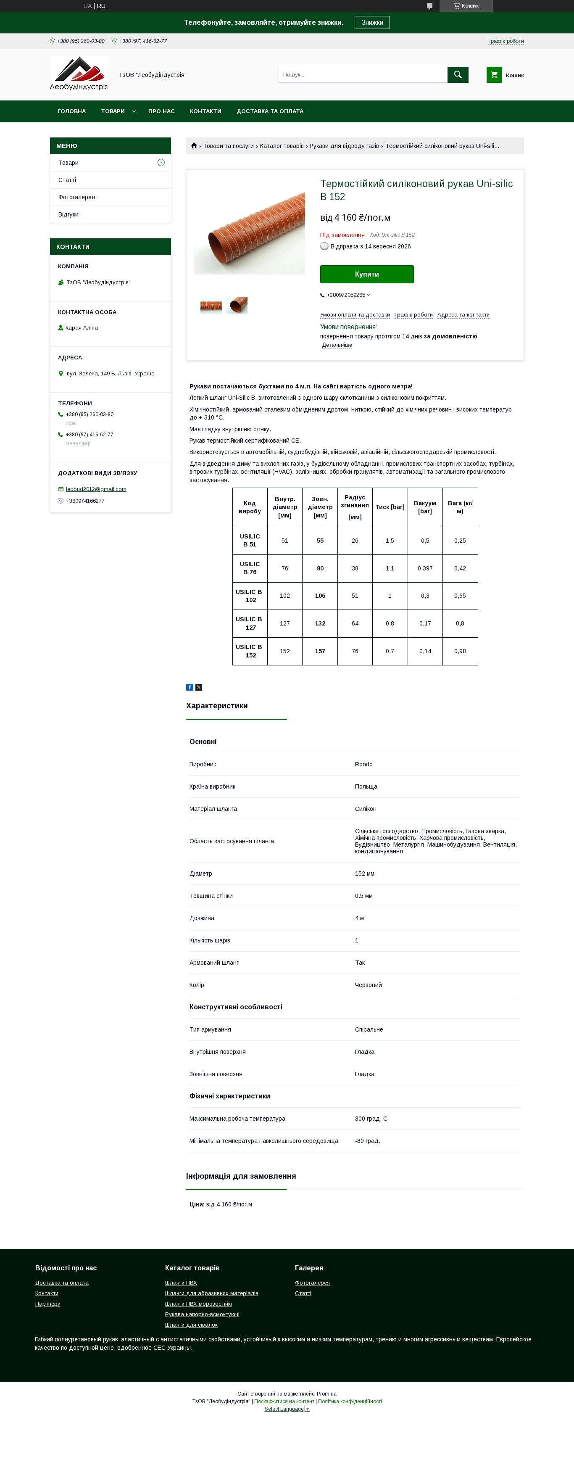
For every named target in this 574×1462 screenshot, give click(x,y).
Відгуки (68, 214)
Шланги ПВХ (181, 1283)
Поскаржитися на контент (284, 1401)
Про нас (161, 111)
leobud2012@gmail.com (96, 489)
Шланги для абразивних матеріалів (211, 1293)
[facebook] (189, 688)
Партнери (48, 1304)
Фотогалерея (76, 197)
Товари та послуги (228, 146)
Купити (367, 274)
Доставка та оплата (270, 111)
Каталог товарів (282, 146)
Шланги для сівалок (191, 1325)
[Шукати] (458, 75)
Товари (113, 111)
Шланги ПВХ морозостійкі (198, 1304)
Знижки (372, 22)
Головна (72, 111)
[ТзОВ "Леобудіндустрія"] (79, 89)
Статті (67, 180)
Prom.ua (327, 1394)
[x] (198, 688)
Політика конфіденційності (350, 1401)
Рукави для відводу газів (344, 146)
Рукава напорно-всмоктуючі (202, 1314)
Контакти (205, 111)
